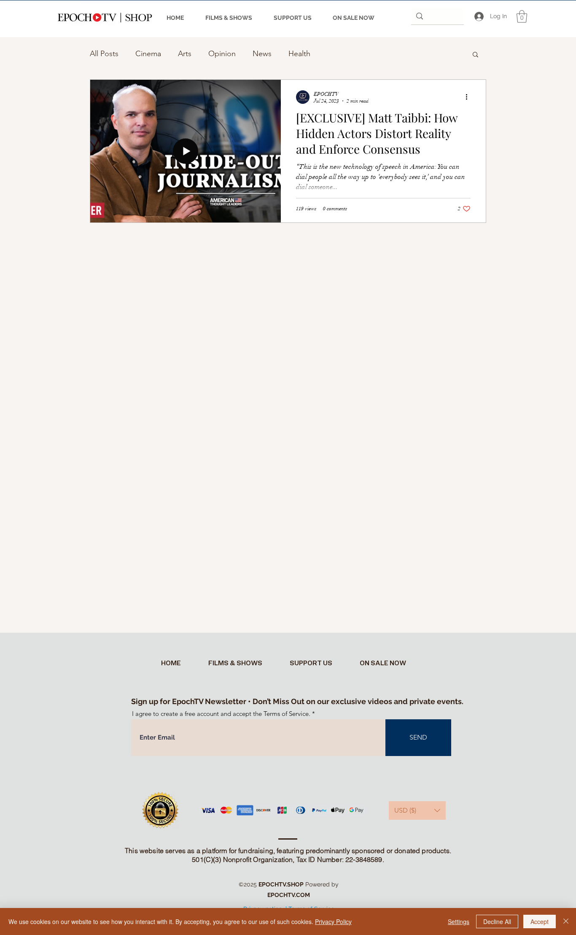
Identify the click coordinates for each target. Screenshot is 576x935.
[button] (522, 16)
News (262, 53)
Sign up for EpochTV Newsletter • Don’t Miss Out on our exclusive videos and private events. (297, 701)
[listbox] (417, 810)
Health (299, 53)
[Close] (566, 921)
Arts (184, 53)
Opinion (222, 53)
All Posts (104, 53)
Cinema (148, 53)
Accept (539, 921)
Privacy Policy (333, 921)
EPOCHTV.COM (288, 895)
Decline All (497, 921)
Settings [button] (458, 921)
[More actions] (469, 97)
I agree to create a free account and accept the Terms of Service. (221, 713)
